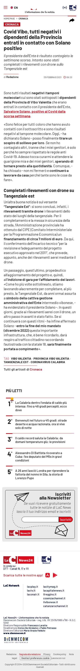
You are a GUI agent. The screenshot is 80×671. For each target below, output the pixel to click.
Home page (9, 18)
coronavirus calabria (48, 362)
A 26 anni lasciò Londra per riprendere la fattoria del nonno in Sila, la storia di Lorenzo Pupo (42, 474)
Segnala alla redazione (30, 654)
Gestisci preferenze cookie (35, 658)
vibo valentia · (22, 358)
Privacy (46, 654)
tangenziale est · (17, 362)
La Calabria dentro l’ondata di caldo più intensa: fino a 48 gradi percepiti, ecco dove (41, 406)
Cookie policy (59, 654)
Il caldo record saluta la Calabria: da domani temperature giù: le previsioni (40, 440)
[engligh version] (12, 7)
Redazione (11, 654)
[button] (72, 20)
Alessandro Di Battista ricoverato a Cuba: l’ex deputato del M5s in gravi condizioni (38, 456)
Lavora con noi (58, 658)
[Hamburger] (5, 7)
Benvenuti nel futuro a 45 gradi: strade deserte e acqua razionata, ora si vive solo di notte (41, 423)
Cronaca (23, 18)
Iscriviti (65, 519)
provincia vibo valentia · (52, 358)
